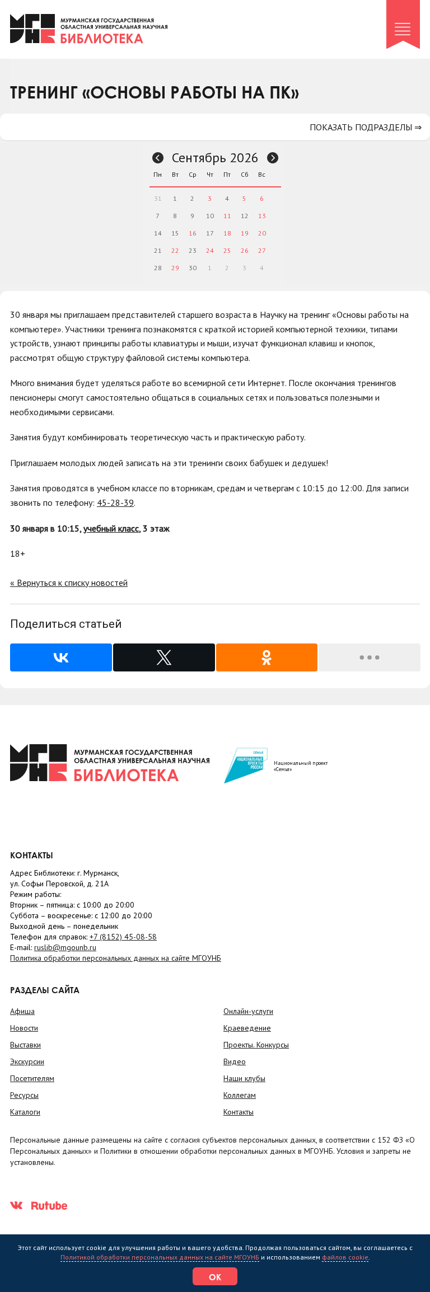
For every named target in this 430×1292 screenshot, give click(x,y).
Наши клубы (244, 1078)
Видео (234, 1061)
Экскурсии (27, 1061)
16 (193, 233)
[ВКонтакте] (61, 657)
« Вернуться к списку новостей (69, 582)
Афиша (22, 1011)
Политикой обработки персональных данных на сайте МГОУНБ (159, 1257)
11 (227, 216)
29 (175, 268)
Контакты (238, 1112)
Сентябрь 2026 (215, 157)
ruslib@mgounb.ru (65, 947)
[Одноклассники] (267, 657)
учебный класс (111, 528)
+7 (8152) (123, 937)
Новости (24, 1028)
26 (245, 250)
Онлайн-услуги (248, 1011)
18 (227, 233)
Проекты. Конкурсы (256, 1045)
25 (227, 250)
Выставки (25, 1045)
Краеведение (247, 1028)
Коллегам (239, 1095)
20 (262, 233)
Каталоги (25, 1112)
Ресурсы (24, 1095)
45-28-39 (115, 502)
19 (245, 233)
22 (175, 250)
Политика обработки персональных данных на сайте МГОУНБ (115, 958)
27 (262, 250)
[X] (164, 657)
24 (210, 250)
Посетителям (32, 1078)
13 (262, 216)
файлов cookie (345, 1257)
